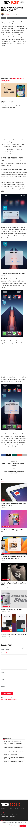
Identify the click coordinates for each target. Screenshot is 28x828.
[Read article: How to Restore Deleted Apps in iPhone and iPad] (14, 519)
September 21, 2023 (6, 611)
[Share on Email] (19, 18)
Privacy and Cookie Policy (12, 826)
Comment (4, 653)
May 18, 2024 (4, 507)
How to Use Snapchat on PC (10, 754)
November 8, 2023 (15, 14)
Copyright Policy (4, 816)
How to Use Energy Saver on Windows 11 (13, 761)
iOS (3, 500)
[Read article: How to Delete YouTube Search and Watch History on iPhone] (14, 492)
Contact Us (18, 814)
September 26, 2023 (6, 587)
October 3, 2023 (5, 560)
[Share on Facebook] (3, 18)
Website (3, 686)
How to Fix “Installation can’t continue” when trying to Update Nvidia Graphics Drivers (13, 743)
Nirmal (7, 14)
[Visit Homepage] (11, 2)
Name (3, 672)
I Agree (23, 826)
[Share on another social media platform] (24, 18)
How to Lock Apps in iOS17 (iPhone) (11, 609)
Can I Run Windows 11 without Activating (14, 751)
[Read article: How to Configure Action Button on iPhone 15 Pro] (14, 572)
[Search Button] (26, 2)
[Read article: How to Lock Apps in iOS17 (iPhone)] (14, 599)
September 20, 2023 (6, 636)
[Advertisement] (14, 62)
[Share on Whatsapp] (14, 18)
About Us (3, 814)
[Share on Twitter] (9, 18)
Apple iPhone (5, 526)
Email (3, 679)
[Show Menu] (1, 2)
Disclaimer (12, 816)
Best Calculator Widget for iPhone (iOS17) (13, 634)
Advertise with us (10, 814)
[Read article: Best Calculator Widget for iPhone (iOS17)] (14, 623)
